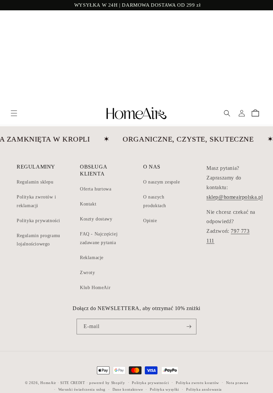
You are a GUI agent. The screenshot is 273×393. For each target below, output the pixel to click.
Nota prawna (237, 383)
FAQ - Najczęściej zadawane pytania (99, 238)
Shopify (118, 383)
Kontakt (88, 203)
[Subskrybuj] (188, 326)
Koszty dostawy (96, 218)
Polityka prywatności (38, 220)
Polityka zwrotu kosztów (197, 383)
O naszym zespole (161, 182)
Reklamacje (92, 257)
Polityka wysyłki (164, 389)
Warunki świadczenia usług (82, 389)
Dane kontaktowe (128, 389)
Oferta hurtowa (95, 189)
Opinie (150, 220)
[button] (14, 113)
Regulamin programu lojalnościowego (38, 239)
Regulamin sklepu (35, 182)
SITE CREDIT (72, 383)
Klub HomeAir (95, 287)
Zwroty (87, 272)
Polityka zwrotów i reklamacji (36, 201)
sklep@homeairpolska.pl (234, 197)
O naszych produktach (154, 201)
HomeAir (48, 383)
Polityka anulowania (204, 389)
